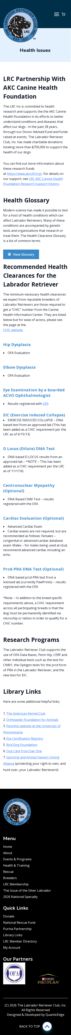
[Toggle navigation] (56, 14)
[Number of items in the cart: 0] (63, 14)
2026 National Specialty (20, 897)
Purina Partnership (17, 929)
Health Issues (35, 50)
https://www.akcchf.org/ (24, 174)
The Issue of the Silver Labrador (27, 890)
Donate (8, 916)
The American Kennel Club (25, 713)
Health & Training (16, 865)
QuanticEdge (55, 1015)
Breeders (10, 878)
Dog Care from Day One (24, 751)
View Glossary (23, 254)
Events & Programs (17, 859)
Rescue (8, 872)
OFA (46, 404)
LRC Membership (16, 884)
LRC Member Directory (20, 941)
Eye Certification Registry (24, 738)
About (7, 853)
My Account (11, 947)
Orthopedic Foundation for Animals (32, 720)
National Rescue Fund (19, 922)
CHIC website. (13, 330)
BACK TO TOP (29, 1026)
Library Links (12, 935)
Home (7, 847)
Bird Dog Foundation (21, 745)
